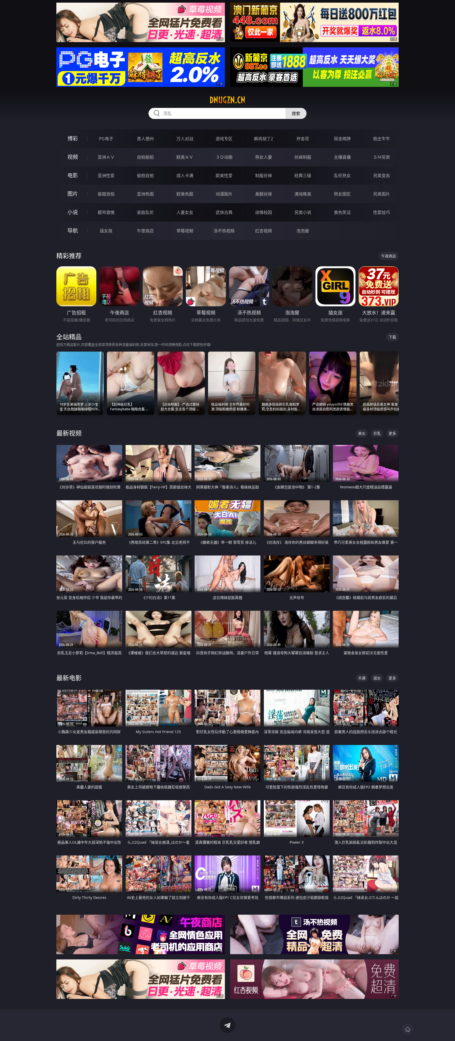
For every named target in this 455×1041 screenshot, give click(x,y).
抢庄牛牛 (381, 139)
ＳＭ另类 (381, 157)
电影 (72, 175)
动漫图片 (224, 194)
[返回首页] (407, 1029)
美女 (361, 433)
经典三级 (302, 175)
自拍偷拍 (145, 157)
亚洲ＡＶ (106, 157)
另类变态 (381, 175)
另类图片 (381, 194)
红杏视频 (263, 231)
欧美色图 (184, 194)
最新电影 (69, 677)
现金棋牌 (342, 139)
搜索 (296, 113)
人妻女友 (184, 212)
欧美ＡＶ (184, 157)
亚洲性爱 (106, 175)
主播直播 (342, 157)
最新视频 (69, 433)
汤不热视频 (224, 231)
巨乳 (377, 433)
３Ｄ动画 (224, 157)
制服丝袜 (263, 175)
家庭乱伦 (145, 212)
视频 (72, 157)
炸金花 (302, 139)
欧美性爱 (224, 175)
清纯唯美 (302, 194)
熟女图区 (342, 194)
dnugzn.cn (227, 100)
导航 (72, 230)
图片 (72, 193)
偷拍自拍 (145, 175)
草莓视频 (184, 231)
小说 (72, 212)
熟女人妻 (263, 157)
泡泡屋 (302, 231)
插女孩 (106, 231)
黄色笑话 (342, 212)
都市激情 (106, 212)
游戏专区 (224, 139)
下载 (392, 336)
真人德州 (145, 139)
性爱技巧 (381, 212)
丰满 (361, 677)
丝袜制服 (302, 157)
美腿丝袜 (263, 194)
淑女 (377, 677)
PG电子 (106, 139)
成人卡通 (184, 175)
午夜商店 (145, 231)
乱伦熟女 (342, 175)
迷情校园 (263, 212)
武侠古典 (224, 212)
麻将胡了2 (263, 139)
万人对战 (184, 139)
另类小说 (302, 212)
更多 (392, 433)
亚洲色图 (145, 194)
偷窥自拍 (106, 194)
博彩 (72, 138)
